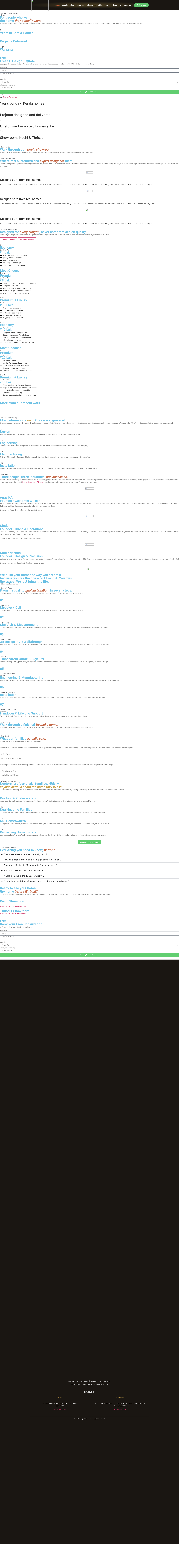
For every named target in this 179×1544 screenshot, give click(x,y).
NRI (106, 5)
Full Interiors (91, 5)
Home (57, 5)
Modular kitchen (68, 5)
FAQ (120, 5)
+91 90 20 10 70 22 (7, 914)
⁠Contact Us (128, 5)
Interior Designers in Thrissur (32, 482)
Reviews (113, 5)
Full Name (3, 67)
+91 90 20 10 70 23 (7, 907)
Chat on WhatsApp (8, 97)
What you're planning (7, 85)
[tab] (8, 239)
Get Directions (20, 907)
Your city (3, 79)
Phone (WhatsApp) (7, 73)
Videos (100, 5)
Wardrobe (80, 5)
